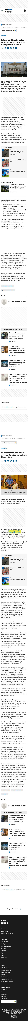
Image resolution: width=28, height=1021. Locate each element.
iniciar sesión (9, 407)
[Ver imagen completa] (25, 64)
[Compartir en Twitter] (11, 48)
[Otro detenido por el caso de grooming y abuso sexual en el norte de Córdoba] (4, 335)
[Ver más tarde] (2, 48)
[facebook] (8, 48)
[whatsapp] (5, 48)
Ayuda (20, 1013)
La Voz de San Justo (17, 301)
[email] (13, 48)
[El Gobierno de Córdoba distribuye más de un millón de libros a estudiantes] (4, 349)
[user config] (25, 10)
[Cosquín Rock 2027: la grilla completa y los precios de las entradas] (4, 363)
